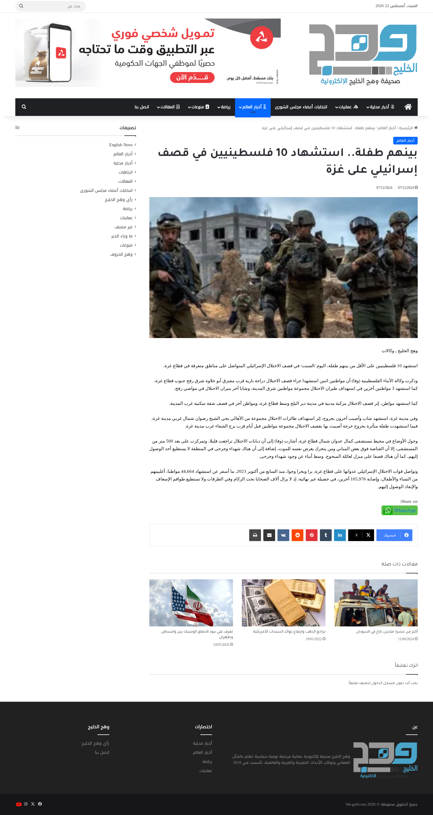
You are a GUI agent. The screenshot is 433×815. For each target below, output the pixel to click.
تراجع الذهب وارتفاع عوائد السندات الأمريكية (289, 632)
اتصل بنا (142, 107)
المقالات (168, 107)
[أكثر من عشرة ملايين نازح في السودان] (376, 602)
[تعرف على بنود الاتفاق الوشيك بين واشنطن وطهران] (191, 602)
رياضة (226, 107)
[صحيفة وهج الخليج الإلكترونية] (363, 55)
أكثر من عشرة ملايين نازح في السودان (387, 632)
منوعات (198, 107)
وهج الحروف (121, 254)
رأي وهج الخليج (119, 200)
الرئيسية (406, 128)
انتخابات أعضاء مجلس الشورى (301, 107)
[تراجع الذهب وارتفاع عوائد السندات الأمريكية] (283, 602)
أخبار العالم (252, 107)
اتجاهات (126, 172)
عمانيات (346, 107)
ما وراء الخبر (122, 236)
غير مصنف (124, 227)
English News (121, 145)
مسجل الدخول (383, 684)
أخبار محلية (380, 107)
